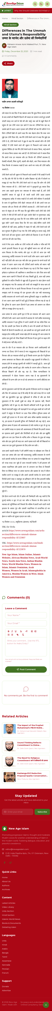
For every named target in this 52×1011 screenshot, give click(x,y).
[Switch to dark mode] (41, 4)
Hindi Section (17, 18)
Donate (5, 986)
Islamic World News (11, 919)
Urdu (4, 941)
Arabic (5, 949)
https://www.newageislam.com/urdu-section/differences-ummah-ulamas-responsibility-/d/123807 (23, 534)
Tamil (4, 957)
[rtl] (26, 631)
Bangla (5, 953)
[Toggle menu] (47, 4)
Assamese (6, 961)
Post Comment (28, 669)
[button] (21, 631)
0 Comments (10, 56)
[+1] (35, 631)
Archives (6, 889)
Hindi (4, 945)
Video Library (8, 907)
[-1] (32, 631)
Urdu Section (8, 911)
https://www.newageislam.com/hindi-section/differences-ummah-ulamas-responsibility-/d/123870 (22, 546)
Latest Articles (8, 903)
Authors (5, 885)
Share (9, 63)
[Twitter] (10, 862)
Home (5, 18)
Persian (5, 969)
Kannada (6, 965)
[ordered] (8, 634)
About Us (6, 881)
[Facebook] (4, 862)
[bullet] (12, 634)
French (5, 973)
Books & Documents (11, 923)
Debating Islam (9, 927)
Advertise (6, 990)
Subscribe (42, 812)
